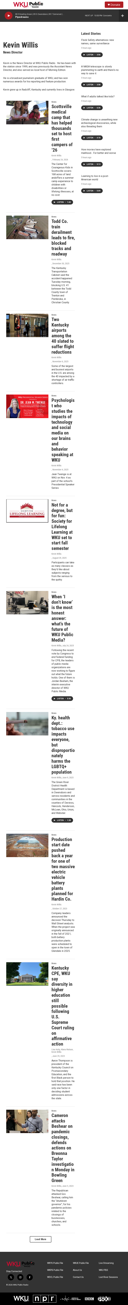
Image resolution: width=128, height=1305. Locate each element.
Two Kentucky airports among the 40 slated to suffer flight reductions (63, 336)
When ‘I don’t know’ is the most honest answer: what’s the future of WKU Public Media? (62, 618)
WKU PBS (103, 1270)
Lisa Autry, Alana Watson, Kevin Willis (62, 1050)
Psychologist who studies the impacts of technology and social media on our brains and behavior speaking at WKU (63, 430)
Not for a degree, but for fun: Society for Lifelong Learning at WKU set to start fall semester (62, 526)
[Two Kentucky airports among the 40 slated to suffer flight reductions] (27, 325)
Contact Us (78, 1277)
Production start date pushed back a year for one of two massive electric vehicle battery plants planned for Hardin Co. (63, 869)
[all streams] (123, 15)
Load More (40, 1239)
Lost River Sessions (108, 1277)
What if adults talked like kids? (98, 96)
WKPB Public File (55, 1270)
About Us (77, 1270)
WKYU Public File (55, 1263)
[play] (8, 15)
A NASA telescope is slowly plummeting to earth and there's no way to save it (100, 70)
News (54, 102)
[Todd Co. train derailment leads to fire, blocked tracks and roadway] (27, 227)
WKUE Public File (81, 1263)
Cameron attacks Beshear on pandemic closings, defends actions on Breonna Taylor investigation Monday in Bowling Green (63, 1148)
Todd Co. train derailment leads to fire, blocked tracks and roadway (63, 238)
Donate (115, 4)
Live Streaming (106, 1263)
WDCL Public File (55, 1277)
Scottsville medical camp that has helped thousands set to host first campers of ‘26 (62, 128)
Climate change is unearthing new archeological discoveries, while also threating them (99, 123)
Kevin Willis (56, 155)
